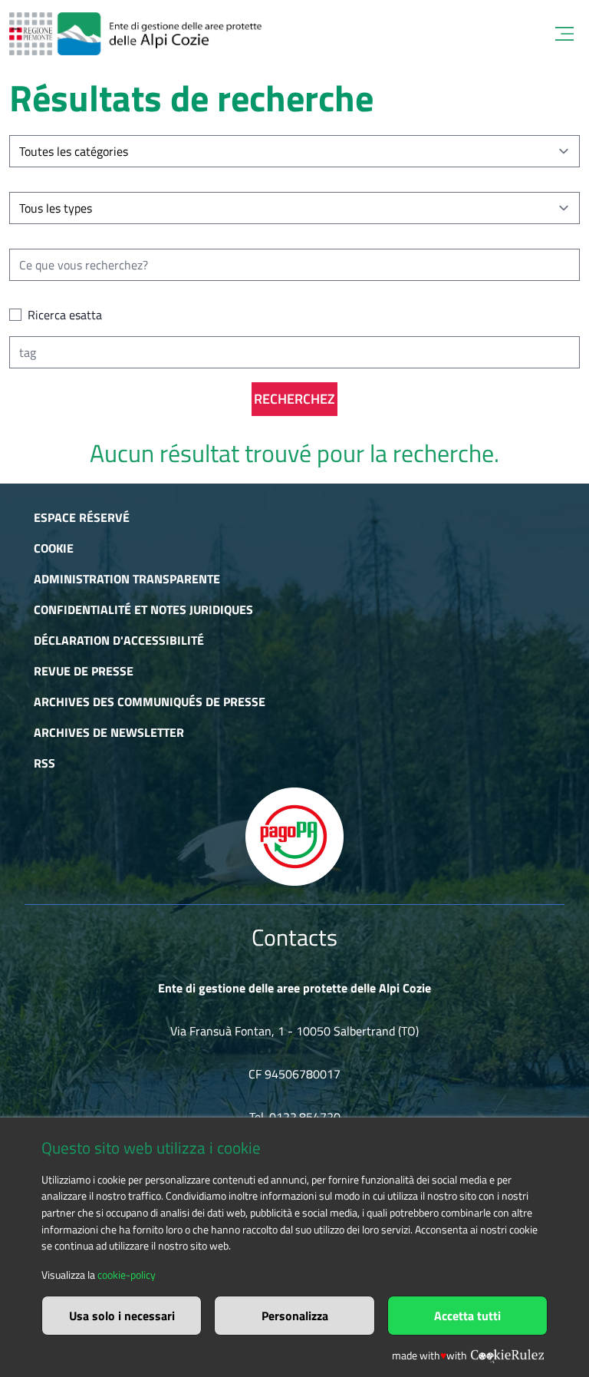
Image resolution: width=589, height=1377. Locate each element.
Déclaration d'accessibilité (119, 640)
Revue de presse (83, 671)
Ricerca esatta (65, 314)
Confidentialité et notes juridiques (143, 609)
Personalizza (295, 1315)
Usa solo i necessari (122, 1315)
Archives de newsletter (109, 732)
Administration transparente (127, 579)
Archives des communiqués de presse (149, 701)
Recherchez (294, 398)
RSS (44, 763)
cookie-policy (126, 1274)
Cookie (54, 548)
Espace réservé (82, 517)
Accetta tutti (467, 1315)
